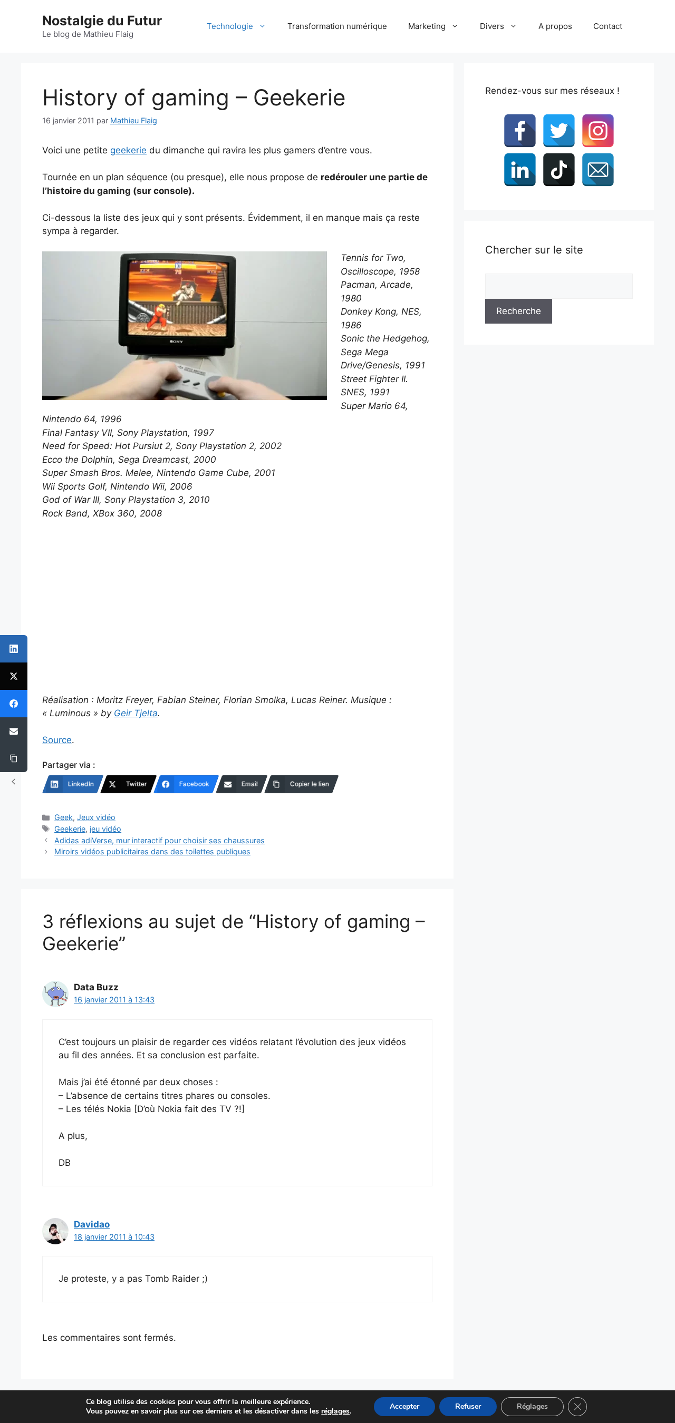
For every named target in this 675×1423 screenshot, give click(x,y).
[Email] (598, 170)
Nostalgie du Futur (102, 20)
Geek (63, 817)
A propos (555, 26)
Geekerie (69, 828)
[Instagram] (598, 131)
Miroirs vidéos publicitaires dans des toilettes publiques (152, 851)
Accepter (404, 1406)
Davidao (92, 1224)
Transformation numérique (337, 26)
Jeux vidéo (96, 817)
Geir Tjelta (136, 713)
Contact (607, 26)
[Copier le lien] (13, 758)
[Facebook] (520, 131)
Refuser (468, 1406)
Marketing (427, 26)
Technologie (230, 26)
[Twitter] (559, 131)
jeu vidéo (105, 828)
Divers (492, 26)
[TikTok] (559, 170)
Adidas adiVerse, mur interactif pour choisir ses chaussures (159, 840)
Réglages (532, 1406)
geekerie (128, 150)
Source (57, 740)
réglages (335, 1411)
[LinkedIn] (520, 170)
